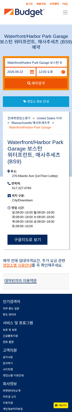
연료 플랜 (8, 341)
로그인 (29, 3)
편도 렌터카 (9, 314)
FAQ (65, 3)
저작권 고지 (9, 396)
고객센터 (54, 3)
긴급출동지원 (10, 335)
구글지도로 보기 (27, 239)
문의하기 (8, 363)
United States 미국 (49, 118)
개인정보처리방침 (13, 408)
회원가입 (41, 3)
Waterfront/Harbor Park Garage (30, 127)
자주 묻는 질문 (11, 308)
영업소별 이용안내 (17, 265)
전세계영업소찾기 (19, 118)
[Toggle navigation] (64, 12)
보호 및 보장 (10, 329)
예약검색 (38, 83)
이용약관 (8, 402)
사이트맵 (8, 369)
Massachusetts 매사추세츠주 (31, 122)
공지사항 (8, 357)
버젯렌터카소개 (11, 390)
